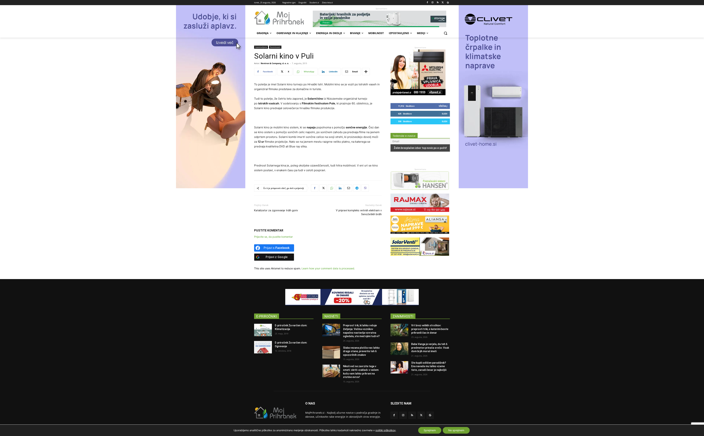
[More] (366, 71)
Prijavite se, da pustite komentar (273, 236)
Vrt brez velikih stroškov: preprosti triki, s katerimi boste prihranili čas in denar (429, 329)
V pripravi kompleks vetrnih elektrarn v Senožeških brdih (359, 212)
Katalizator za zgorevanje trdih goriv (276, 210)
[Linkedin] (340, 188)
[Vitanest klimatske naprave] (417, 94)
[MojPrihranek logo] (283, 18)
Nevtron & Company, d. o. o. (275, 63)
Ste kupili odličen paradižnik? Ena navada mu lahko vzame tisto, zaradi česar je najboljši (428, 366)
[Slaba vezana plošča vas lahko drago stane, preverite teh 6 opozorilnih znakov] (331, 352)
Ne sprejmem (456, 430)
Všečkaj (443, 106)
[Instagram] (432, 3)
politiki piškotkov (385, 430)
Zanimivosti (275, 47)
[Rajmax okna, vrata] (419, 213)
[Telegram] (356, 188)
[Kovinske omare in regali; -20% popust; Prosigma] (352, 297)
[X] (443, 3)
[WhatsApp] (331, 188)
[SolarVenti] (419, 257)
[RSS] (438, 3)
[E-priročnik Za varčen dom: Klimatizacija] (263, 330)
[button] (445, 33)
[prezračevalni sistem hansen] (419, 191)
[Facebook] (427, 3)
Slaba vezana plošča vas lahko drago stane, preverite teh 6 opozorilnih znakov (361, 351)
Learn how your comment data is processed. (328, 268)
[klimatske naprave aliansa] (419, 235)
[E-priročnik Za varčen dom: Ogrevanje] (263, 347)
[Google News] (448, 3)
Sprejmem (430, 430)
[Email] (348, 188)
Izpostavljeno (261, 47)
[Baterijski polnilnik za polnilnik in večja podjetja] (381, 19)
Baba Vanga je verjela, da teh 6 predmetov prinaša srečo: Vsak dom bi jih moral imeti (430, 348)
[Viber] (365, 188)
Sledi (444, 113)
